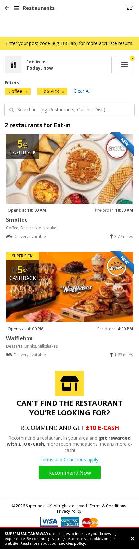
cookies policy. (72, 543)
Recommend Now (69, 472)
